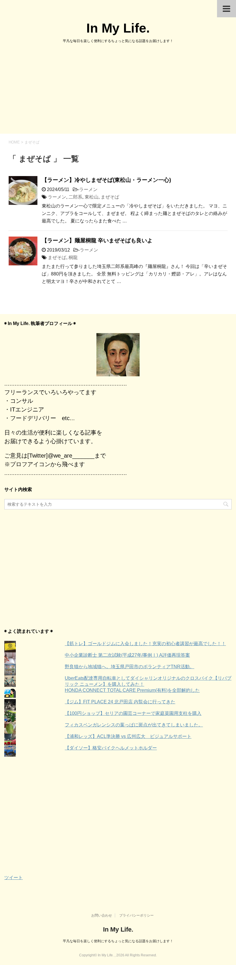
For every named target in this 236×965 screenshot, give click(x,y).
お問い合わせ (101, 915)
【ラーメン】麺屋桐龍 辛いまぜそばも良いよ (97, 240)
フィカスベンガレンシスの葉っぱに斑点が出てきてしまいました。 (134, 724)
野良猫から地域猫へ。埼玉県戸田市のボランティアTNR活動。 (129, 666)
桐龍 (73, 257)
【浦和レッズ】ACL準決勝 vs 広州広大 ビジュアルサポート (128, 736)
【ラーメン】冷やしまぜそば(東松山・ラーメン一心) (106, 180)
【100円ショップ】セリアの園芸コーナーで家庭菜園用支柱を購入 (133, 713)
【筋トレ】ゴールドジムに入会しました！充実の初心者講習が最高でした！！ (145, 643)
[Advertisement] (118, 90)
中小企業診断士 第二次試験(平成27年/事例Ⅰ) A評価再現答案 (127, 655)
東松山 (91, 196)
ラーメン (88, 189)
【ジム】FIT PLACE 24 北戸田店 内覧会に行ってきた (120, 701)
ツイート (13, 877)
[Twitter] (118, 354)
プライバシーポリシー (136, 915)
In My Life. (118, 28)
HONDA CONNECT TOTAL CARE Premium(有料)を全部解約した (132, 690)
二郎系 (75, 196)
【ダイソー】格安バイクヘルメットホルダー (111, 747)
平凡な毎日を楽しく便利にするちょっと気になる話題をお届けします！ (118, 941)
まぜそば (110, 196)
